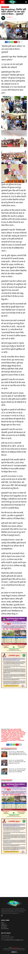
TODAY (10, 735)
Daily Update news (15, 729)
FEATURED (4, 731)
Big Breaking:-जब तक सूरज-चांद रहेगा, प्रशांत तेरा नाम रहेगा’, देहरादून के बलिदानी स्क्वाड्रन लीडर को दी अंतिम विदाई (17, 770)
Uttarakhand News (15, 739)
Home (2, 922)
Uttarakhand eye (6, 738)
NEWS (11, 733)
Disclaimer (4, 927)
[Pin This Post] (15, 41)
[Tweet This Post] (9, 41)
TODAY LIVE (16, 735)
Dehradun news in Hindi (14, 730)
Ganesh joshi (11, 731)
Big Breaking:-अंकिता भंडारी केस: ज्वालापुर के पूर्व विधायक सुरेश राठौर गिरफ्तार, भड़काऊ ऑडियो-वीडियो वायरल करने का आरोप (18, 753)
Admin (9, 17)
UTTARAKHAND (19, 737)
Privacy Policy (4, 928)
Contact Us (4, 925)
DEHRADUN (4, 730)
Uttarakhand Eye (15, 947)
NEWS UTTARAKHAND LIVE (13, 734)
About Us (3, 924)
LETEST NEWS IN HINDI (13, 732)
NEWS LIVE (16, 733)
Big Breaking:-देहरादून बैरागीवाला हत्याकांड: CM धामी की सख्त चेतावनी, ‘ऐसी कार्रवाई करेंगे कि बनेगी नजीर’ (17, 762)
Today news (11, 737)
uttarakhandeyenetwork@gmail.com (13, 940)
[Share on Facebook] (6, 41)
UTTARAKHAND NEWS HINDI (8, 740)
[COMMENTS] (21, 41)
